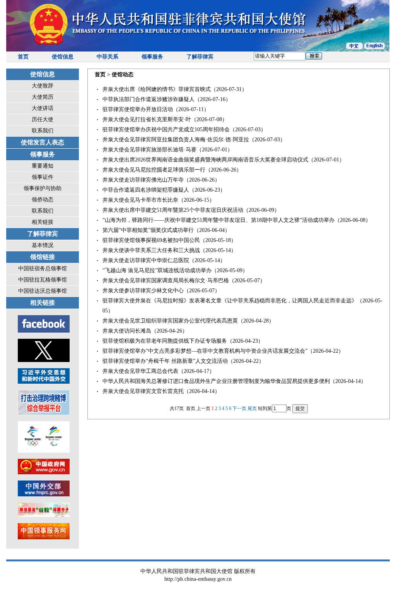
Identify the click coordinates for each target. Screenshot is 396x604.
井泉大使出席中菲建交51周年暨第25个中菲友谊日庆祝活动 (172, 210)
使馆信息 (62, 57)
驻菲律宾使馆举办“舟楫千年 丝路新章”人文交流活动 (165, 361)
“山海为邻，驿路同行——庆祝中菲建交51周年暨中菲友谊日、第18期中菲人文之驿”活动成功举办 (218, 220)
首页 (23, 57)
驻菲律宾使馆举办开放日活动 (137, 109)
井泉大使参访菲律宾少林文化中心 (143, 290)
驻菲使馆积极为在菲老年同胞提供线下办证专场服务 (164, 341)
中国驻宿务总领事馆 (42, 268)
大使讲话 (42, 108)
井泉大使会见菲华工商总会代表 (140, 371)
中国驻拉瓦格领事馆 (42, 280)
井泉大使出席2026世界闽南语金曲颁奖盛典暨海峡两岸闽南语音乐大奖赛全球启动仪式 (205, 160)
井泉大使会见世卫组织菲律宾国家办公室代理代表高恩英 (170, 321)
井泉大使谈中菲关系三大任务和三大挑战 (151, 250)
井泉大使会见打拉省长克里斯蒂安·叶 (146, 119)
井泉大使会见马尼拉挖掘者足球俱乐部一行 (153, 170)
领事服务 (152, 57)
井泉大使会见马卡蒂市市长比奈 (140, 200)
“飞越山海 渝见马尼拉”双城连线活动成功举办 (157, 270)
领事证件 (42, 177)
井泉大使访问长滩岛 (126, 331)
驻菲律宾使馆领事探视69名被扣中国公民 (151, 240)
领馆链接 (42, 257)
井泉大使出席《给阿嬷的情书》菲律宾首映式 (156, 89)
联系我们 (42, 131)
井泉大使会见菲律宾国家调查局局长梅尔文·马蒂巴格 (165, 280)
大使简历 (42, 97)
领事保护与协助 (42, 188)
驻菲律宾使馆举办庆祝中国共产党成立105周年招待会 (166, 129)
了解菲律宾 (199, 57)
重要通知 (42, 166)
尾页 (252, 408)
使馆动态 (122, 74)
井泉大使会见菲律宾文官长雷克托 (143, 391)
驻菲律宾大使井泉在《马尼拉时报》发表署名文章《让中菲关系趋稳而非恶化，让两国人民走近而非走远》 (229, 301)
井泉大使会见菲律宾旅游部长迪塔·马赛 (149, 150)
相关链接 (42, 222)
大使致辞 (42, 86)
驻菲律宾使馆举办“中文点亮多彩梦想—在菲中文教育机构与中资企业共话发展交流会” (204, 351)
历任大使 (42, 119)
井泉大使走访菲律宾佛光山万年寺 (143, 180)
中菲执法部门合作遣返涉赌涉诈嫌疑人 (148, 99)
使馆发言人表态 (42, 142)
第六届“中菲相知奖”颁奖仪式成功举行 (148, 230)
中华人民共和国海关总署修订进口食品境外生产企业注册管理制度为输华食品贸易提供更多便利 (216, 381)
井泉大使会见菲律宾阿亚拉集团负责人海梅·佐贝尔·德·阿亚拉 (175, 139)
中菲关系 (107, 57)
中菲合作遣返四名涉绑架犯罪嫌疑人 (145, 190)
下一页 (239, 408)
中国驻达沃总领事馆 (42, 291)
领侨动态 (42, 199)
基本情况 (42, 245)
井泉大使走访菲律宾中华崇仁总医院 (145, 260)
